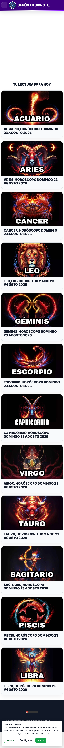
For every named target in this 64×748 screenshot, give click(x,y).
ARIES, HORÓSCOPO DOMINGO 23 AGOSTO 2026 (31, 181)
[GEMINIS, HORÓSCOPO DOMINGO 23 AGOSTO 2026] (32, 310)
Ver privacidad (43, 733)
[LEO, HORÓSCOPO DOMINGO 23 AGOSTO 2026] (32, 260)
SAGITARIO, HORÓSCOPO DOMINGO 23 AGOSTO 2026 (26, 586)
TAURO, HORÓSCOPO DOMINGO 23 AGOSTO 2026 (31, 536)
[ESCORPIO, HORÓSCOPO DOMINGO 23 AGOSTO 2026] (32, 361)
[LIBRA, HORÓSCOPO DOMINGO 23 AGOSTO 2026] (32, 665)
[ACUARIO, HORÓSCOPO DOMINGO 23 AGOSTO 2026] (32, 108)
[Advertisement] (32, 44)
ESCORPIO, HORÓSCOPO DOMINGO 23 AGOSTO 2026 (32, 384)
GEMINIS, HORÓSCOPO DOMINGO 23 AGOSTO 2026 (30, 333)
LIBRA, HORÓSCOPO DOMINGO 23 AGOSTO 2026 (30, 688)
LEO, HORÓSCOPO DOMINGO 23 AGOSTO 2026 (29, 283)
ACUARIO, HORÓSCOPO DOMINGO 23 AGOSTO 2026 (31, 131)
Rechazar (10, 740)
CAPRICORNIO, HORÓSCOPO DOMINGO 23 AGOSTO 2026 (26, 434)
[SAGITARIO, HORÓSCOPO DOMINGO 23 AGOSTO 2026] (32, 563)
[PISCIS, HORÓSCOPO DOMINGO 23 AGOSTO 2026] (32, 614)
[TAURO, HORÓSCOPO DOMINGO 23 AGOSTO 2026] (32, 513)
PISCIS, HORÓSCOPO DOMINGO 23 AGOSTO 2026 (31, 637)
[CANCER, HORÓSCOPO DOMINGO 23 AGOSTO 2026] (32, 209)
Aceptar (40, 740)
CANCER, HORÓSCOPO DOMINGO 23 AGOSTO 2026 (30, 232)
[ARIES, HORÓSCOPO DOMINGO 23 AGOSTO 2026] (32, 158)
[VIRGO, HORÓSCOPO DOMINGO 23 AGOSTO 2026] (32, 462)
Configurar (25, 740)
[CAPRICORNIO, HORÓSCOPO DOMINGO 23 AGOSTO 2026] (32, 411)
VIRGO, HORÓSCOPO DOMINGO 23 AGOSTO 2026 (31, 485)
